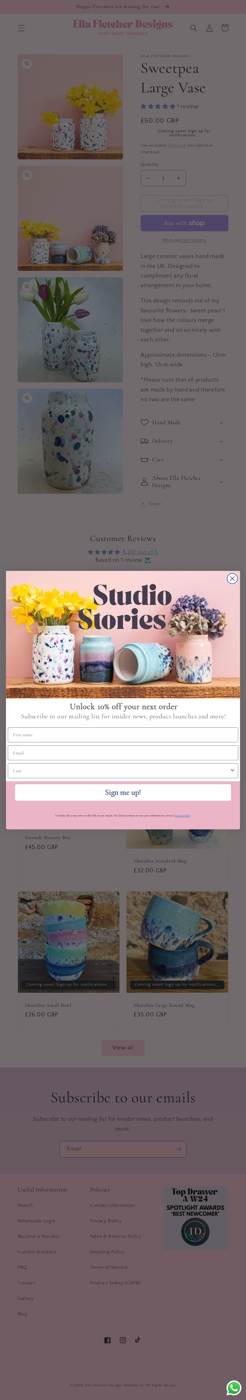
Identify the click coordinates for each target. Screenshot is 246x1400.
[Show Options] (232, 770)
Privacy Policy (182, 815)
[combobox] (121, 770)
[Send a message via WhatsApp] (234, 1388)
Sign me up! (123, 792)
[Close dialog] (232, 578)
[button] (123, 634)
